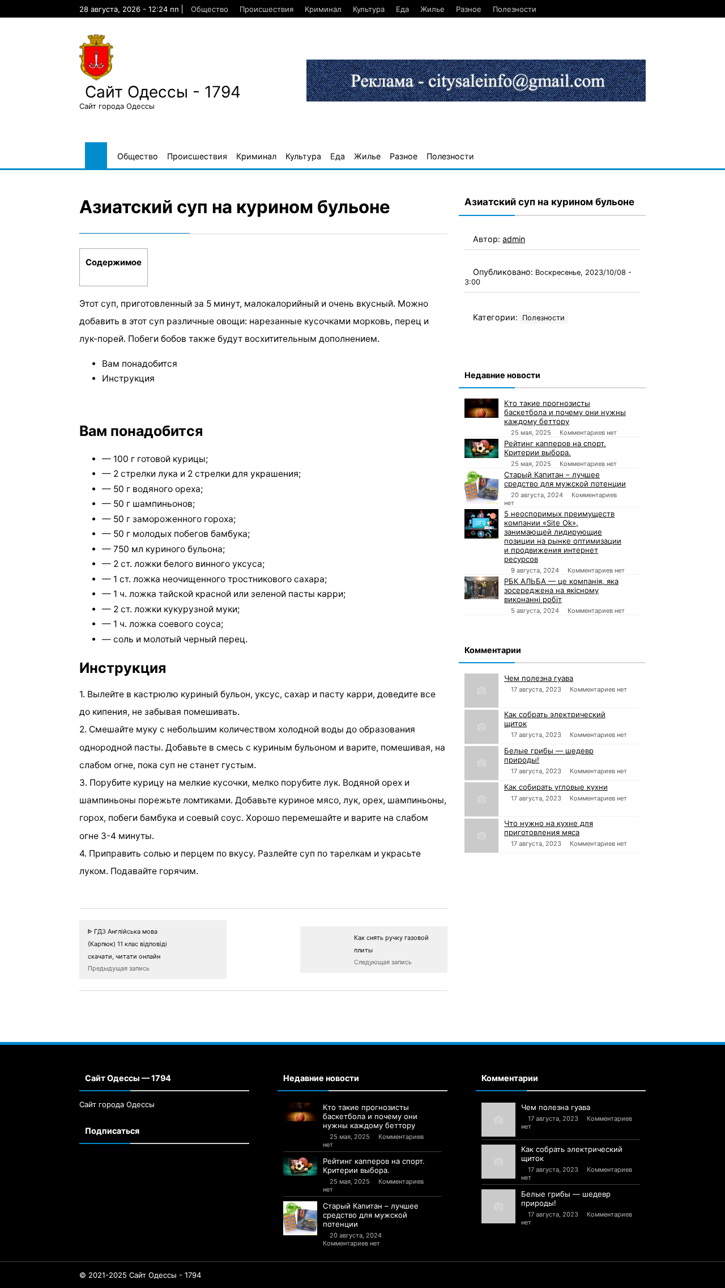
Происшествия (266, 9)
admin (513, 239)
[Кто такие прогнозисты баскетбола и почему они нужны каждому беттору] (481, 408)
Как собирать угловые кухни (556, 786)
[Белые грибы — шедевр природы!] (481, 763)
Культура (369, 9)
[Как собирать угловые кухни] (481, 799)
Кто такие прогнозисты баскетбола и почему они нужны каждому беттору (565, 412)
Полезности (514, 9)
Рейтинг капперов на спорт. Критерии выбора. (555, 448)
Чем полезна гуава (538, 678)
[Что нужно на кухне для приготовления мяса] (481, 836)
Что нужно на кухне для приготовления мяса (548, 828)
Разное (468, 9)
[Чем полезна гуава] (481, 690)
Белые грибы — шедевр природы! (549, 755)
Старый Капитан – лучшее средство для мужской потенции (565, 479)
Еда (402, 9)
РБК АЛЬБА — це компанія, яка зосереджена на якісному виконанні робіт (561, 590)
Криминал (323, 9)
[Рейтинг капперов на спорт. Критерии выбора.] (481, 448)
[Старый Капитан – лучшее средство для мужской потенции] (481, 487)
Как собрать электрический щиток (554, 719)
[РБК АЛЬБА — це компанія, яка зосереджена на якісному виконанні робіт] (481, 588)
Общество (209, 9)
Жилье (432, 9)
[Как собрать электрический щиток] (481, 727)
